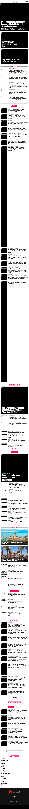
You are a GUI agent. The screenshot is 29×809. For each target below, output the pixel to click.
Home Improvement (6, 773)
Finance (3, 763)
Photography (4, 778)
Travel (2, 785)
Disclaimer (23, 800)
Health (2, 770)
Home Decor (4, 771)
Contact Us (12, 801)
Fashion (3, 762)
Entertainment (4, 760)
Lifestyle (3, 775)
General (3, 768)
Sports (2, 781)
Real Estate (4, 780)
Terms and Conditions (15, 800)
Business (3, 758)
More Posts (14, 697)
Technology (4, 783)
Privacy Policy (7, 800)
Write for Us (18, 801)
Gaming (3, 766)
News (2, 776)
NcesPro (21, 807)
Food (2, 765)
